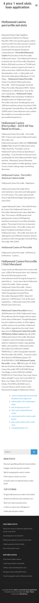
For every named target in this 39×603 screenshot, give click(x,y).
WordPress (24, 594)
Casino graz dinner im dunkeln (13, 563)
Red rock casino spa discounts (15, 503)
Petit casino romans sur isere (15, 476)
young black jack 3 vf (19, 428)
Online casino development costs (15, 568)
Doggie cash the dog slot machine (17, 468)
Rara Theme (30, 592)
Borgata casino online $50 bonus (14, 572)
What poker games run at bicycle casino (17, 540)
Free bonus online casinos (12, 559)
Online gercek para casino (14, 511)
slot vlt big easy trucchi (20, 407)
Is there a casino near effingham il (16, 507)
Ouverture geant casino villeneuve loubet (17, 576)
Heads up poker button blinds (13, 544)
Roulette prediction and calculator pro (18, 499)
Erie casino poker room (11, 548)
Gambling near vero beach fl (13, 536)
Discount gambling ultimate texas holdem (20, 464)
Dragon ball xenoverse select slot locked (19, 494)
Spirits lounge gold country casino (17, 472)
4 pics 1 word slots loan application (17, 5)
